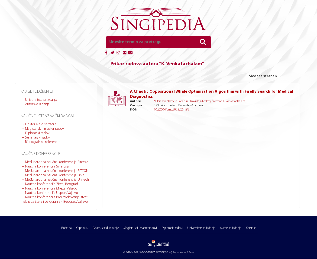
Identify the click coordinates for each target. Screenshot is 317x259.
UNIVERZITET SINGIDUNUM (155, 252)
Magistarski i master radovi (45, 129)
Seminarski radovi (38, 137)
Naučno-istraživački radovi (47, 116)
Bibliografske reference (42, 142)
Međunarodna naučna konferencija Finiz (54, 175)
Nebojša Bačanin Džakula (183, 101)
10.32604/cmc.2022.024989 (171, 109)
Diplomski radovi (37, 133)
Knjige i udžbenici (37, 92)
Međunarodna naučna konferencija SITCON (56, 171)
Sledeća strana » (263, 76)
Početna (66, 228)
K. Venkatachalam (234, 101)
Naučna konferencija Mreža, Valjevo (51, 188)
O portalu (82, 228)
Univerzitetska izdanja (41, 100)
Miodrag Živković (211, 101)
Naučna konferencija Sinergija (47, 166)
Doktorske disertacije (40, 124)
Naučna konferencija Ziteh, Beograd (51, 184)
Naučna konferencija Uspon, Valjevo (51, 193)
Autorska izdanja (37, 104)
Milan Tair (160, 101)
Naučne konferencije (41, 154)
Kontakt (251, 228)
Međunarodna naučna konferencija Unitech (57, 180)
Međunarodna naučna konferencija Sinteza (56, 162)
